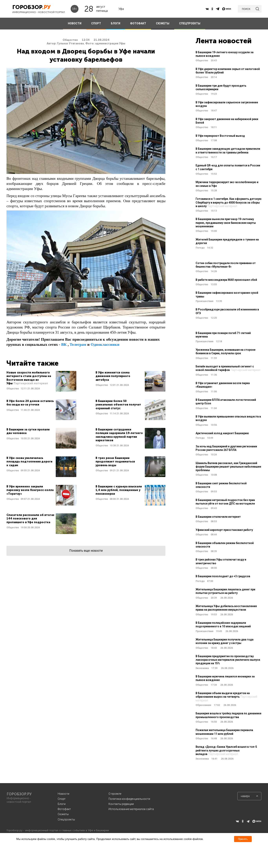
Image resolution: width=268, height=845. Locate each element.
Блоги (62, 804)
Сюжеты (63, 814)
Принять (243, 839)
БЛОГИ (115, 23)
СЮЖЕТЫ (162, 23)
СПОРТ (96, 23)
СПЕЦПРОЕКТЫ (189, 23)
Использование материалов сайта (131, 809)
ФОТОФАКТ (138, 23)
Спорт (62, 798)
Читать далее (41, 381)
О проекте (114, 793)
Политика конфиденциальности (129, 798)
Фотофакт (64, 809)
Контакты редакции (121, 804)
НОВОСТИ (74, 23)
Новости (63, 793)
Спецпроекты (66, 819)
